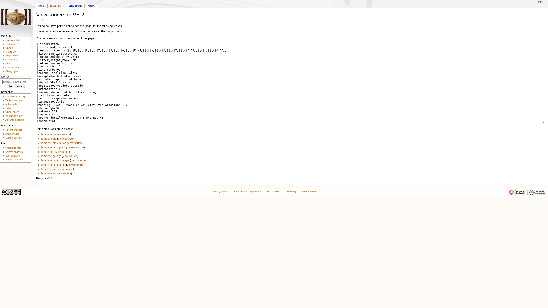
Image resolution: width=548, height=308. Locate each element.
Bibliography (11, 71)
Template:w (47, 173)
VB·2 (43, 19)
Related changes (14, 152)
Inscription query (14, 116)
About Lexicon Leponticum (247, 191)
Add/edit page (12, 134)
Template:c (47, 151)
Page (41, 5)
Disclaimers (273, 191)
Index (8, 108)
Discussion (55, 5)
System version (13, 137)
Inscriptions (11, 44)
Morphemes (11, 55)
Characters (11, 59)
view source (62, 134)
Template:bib (48, 138)
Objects (9, 48)
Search (5, 77)
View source (75, 5)
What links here (13, 148)
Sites (7, 63)
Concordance (12, 67)
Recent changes (13, 130)
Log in (540, 1)
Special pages (12, 155)
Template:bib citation (53, 143)
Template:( (47, 134)
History (91, 5)
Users (118, 31)
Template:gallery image (54, 160)
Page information (14, 159)
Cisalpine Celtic (13, 40)
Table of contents (14, 100)
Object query (12, 112)
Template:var (48, 169)
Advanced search (14, 119)
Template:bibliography (53, 147)
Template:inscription (52, 164)
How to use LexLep (15, 96)
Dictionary (10, 51)
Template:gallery (50, 156)
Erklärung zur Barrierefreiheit (301, 191)
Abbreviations (12, 104)
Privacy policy (219, 191)
